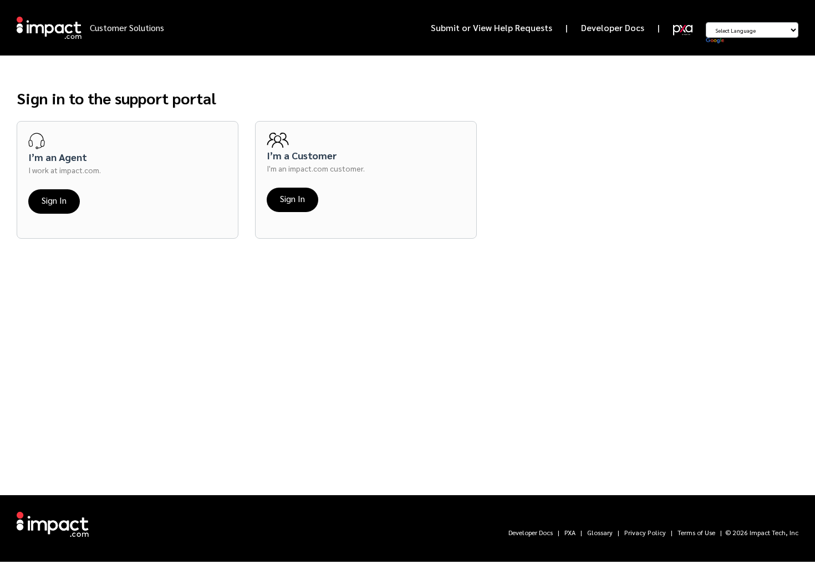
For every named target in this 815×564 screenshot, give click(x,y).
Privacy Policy (645, 532)
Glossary (599, 532)
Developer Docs (612, 27)
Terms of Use (696, 532)
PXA (570, 532)
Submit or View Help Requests (491, 27)
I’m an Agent (57, 156)
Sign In (54, 200)
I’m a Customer (302, 155)
